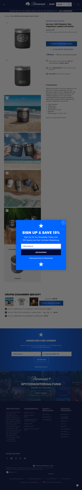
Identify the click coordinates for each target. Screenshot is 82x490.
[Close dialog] (63, 222)
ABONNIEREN (41, 252)
